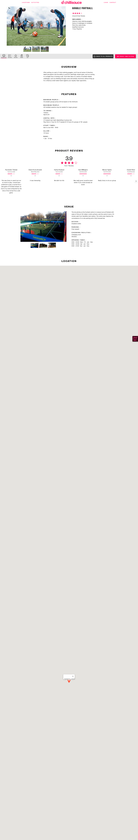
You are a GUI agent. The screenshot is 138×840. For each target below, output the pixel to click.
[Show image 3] (52, 245)
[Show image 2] (36, 49)
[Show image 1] (27, 49)
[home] (71, 2)
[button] (69, 681)
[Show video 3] (45, 49)
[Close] (73, 676)
